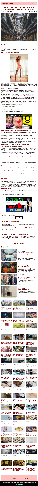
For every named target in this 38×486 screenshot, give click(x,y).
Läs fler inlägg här (19, 243)
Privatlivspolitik (20, 484)
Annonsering (26, 478)
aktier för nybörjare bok (33, 11)
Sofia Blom (23, 286)
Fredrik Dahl (23, 274)
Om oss (25, 479)
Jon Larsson (10, 11)
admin (22, 262)
